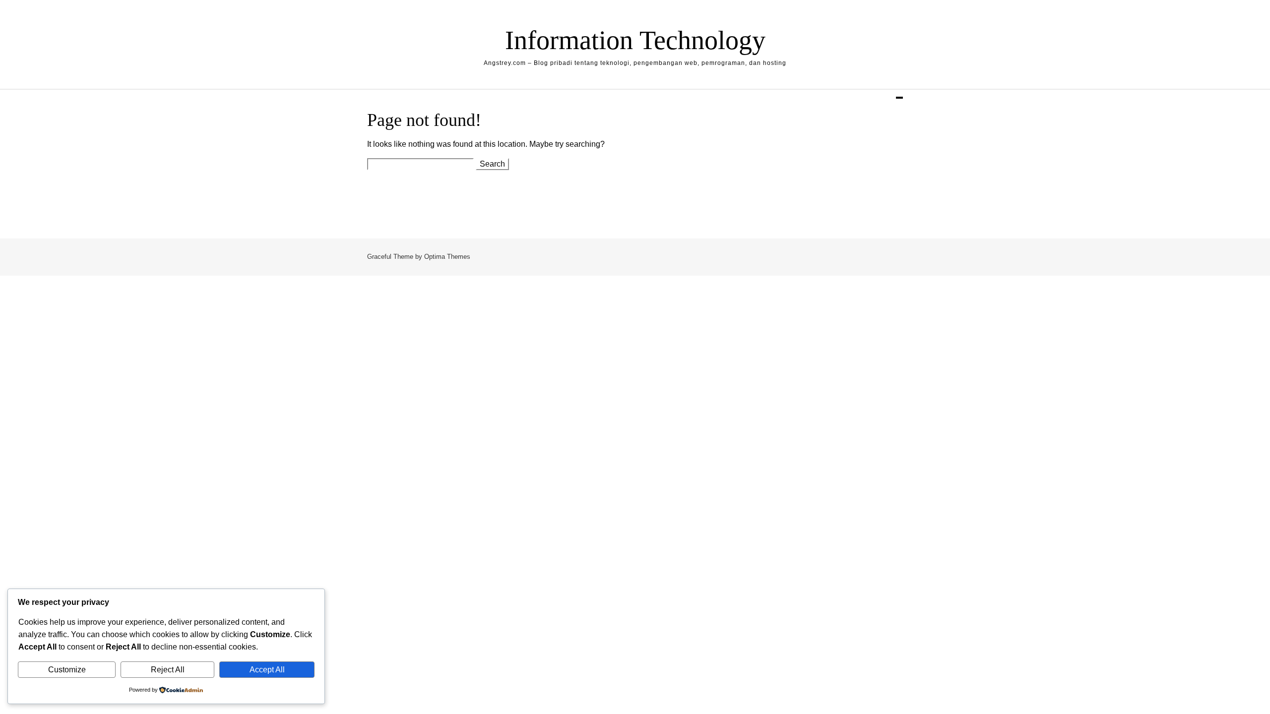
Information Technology (635, 40)
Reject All (168, 669)
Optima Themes (447, 256)
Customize (67, 669)
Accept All (267, 669)
